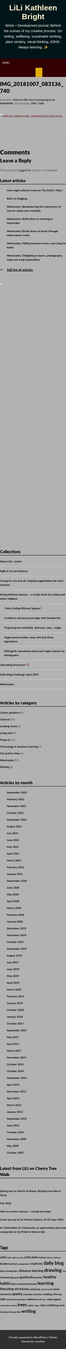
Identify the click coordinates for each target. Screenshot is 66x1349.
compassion (23, 1264)
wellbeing (52, 1305)
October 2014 (15, 1071)
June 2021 (13, 840)
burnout (12, 1264)
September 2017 (17, 1030)
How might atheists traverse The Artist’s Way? (35, 190)
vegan (36, 1306)
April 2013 (13, 1098)
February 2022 (15, 799)
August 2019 (14, 955)
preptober (28, 1294)
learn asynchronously (24, 1284)
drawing (53, 1270)
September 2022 (17, 792)
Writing (4, 767)
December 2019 (16, 928)
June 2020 (13, 887)
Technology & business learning (19, 746)
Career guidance (10, 712)
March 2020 (14, 908)
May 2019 (13, 976)
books (4, 1264)
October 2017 (15, 1023)
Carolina (40, 1341)
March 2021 (14, 860)
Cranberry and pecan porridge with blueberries (32, 618)
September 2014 (17, 1078)
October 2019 (15, 942)
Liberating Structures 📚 (14, 665)
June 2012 (13, 1125)
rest (2, 1299)
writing (28, 1311)
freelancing (7, 1277)
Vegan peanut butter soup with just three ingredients (29, 639)
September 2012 (17, 1118)
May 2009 (13, 1146)
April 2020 (13, 901)
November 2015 (16, 1057)
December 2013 (16, 1091)
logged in (24, 170)
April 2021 (13, 853)
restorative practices (16, 1300)
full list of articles (20, 269)
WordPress (40, 1337)
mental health (46, 1289)
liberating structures (14, 1289)
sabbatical (32, 1299)
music (56, 1289)
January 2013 (15, 1112)
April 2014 (13, 1084)
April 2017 (13, 1044)
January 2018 (15, 1016)
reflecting (57, 1294)
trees (22, 1305)
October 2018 (15, 1010)
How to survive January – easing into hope (25, 1211)
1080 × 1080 (37, 103)
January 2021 (15, 874)
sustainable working (8, 1306)
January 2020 (15, 921)
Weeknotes (7, 684)
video (43, 1305)
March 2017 (14, 1050)
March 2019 (14, 989)
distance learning (31, 1271)
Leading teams (8, 726)
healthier (38, 1278)
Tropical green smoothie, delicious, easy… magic (32, 627)
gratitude (26, 1277)
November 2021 (16, 806)
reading (47, 1294)
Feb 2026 (5, 1203)
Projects (5, 740)
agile (9, 1258)
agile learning (17, 1258)
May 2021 (13, 847)
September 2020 (17, 881)
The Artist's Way (10, 753)
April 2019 (13, 983)
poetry (18, 1294)
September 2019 (17, 949)
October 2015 (15, 1064)
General (5, 719)
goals (16, 1278)
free (64, 1271)
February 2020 (15, 915)
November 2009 (16, 1139)
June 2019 (13, 969)
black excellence (54, 1258)
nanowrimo (6, 1294)
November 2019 (16, 935)
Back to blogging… (18, 198)
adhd (3, 1257)
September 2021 (17, 819)
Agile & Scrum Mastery (14, 571)
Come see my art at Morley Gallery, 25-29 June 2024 (31, 1219)
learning (45, 1283)
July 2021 (12, 833)
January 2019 (15, 1003)
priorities (38, 1294)
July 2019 (12, 962)
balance (42, 1258)
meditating (35, 1289)
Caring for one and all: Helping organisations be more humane (32, 583)
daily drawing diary (9, 1271)
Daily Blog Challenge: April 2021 (19, 674)
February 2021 (15, 867)
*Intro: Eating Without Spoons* (22, 608)
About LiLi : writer (11, 561)
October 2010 (15, 1132)
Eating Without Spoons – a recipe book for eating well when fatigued (32, 596)
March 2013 (14, 1105)
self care (42, 1300)
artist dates (31, 1257)
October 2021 (15, 813)
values (30, 1305)
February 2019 (15, 996)
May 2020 (13, 894)
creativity (36, 1263)
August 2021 (14, 826)
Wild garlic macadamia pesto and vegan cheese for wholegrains (34, 653)
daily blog (54, 1263)
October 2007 (15, 1152)
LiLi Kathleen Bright (33, 12)
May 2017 (13, 1037)
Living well (6, 733)
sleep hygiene (54, 1299)
